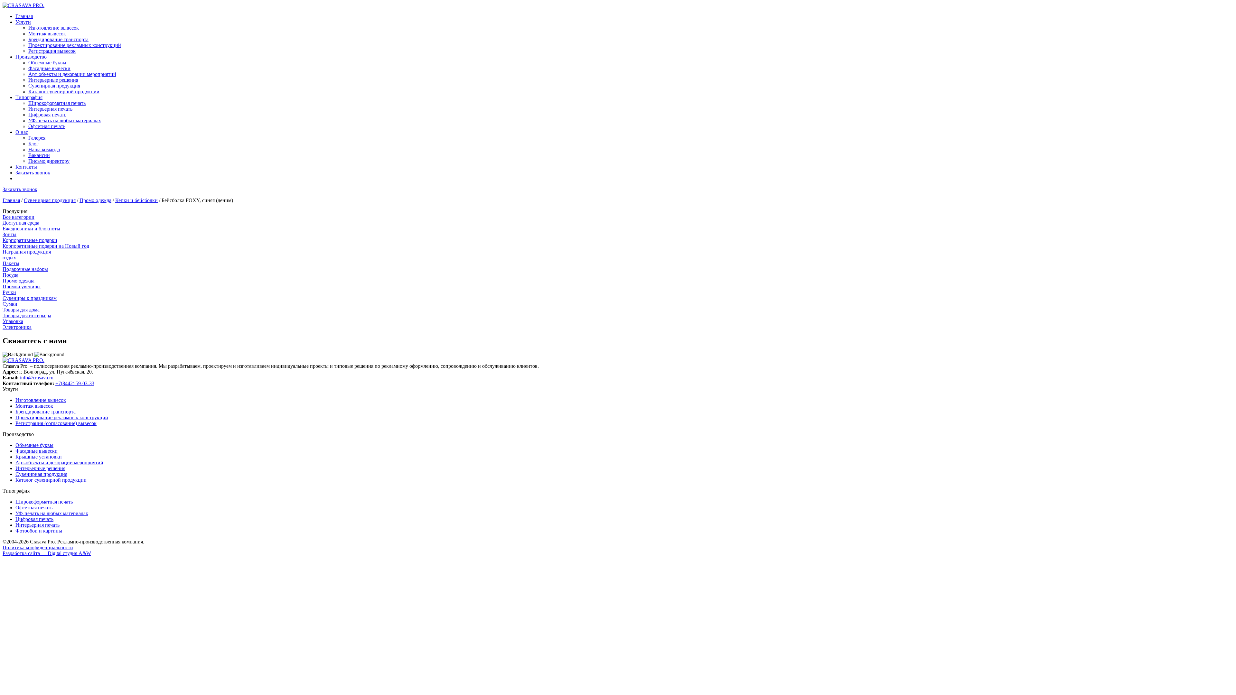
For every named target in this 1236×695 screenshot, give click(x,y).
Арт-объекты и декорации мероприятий (72, 74)
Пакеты (11, 263)
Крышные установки (38, 456)
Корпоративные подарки (30, 240)
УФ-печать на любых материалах (64, 120)
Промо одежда (95, 200)
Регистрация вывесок (52, 51)
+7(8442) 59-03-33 (74, 383)
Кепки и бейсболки (136, 200)
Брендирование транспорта (58, 39)
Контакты (26, 167)
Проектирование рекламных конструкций (74, 45)
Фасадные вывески (49, 68)
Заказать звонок (32, 172)
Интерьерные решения (53, 80)
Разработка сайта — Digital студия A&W (47, 553)
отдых (9, 257)
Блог (33, 143)
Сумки (10, 304)
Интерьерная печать (50, 109)
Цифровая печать (47, 114)
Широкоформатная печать (57, 103)
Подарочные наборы (25, 269)
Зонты (9, 234)
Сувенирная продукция (54, 85)
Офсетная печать (46, 126)
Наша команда (44, 149)
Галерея (36, 138)
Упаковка (13, 321)
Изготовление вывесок (53, 28)
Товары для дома (21, 309)
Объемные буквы (47, 62)
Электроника (17, 327)
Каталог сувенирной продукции (63, 91)
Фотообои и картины (38, 530)
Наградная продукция (27, 252)
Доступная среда (21, 223)
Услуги (23, 22)
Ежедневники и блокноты (31, 228)
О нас (21, 132)
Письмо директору (49, 161)
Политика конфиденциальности (38, 547)
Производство (31, 57)
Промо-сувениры (22, 286)
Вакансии (39, 155)
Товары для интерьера (27, 315)
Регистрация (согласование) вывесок (56, 423)
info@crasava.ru (36, 377)
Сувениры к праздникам (30, 298)
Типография (28, 97)
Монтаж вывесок (47, 33)
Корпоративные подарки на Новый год (46, 246)
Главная (24, 16)
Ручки (9, 292)
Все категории (18, 217)
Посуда (10, 275)
